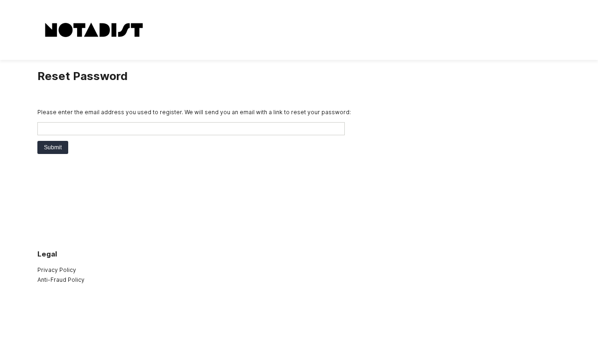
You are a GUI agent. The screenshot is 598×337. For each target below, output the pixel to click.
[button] (52, 147)
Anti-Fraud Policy (61, 279)
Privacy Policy (56, 269)
